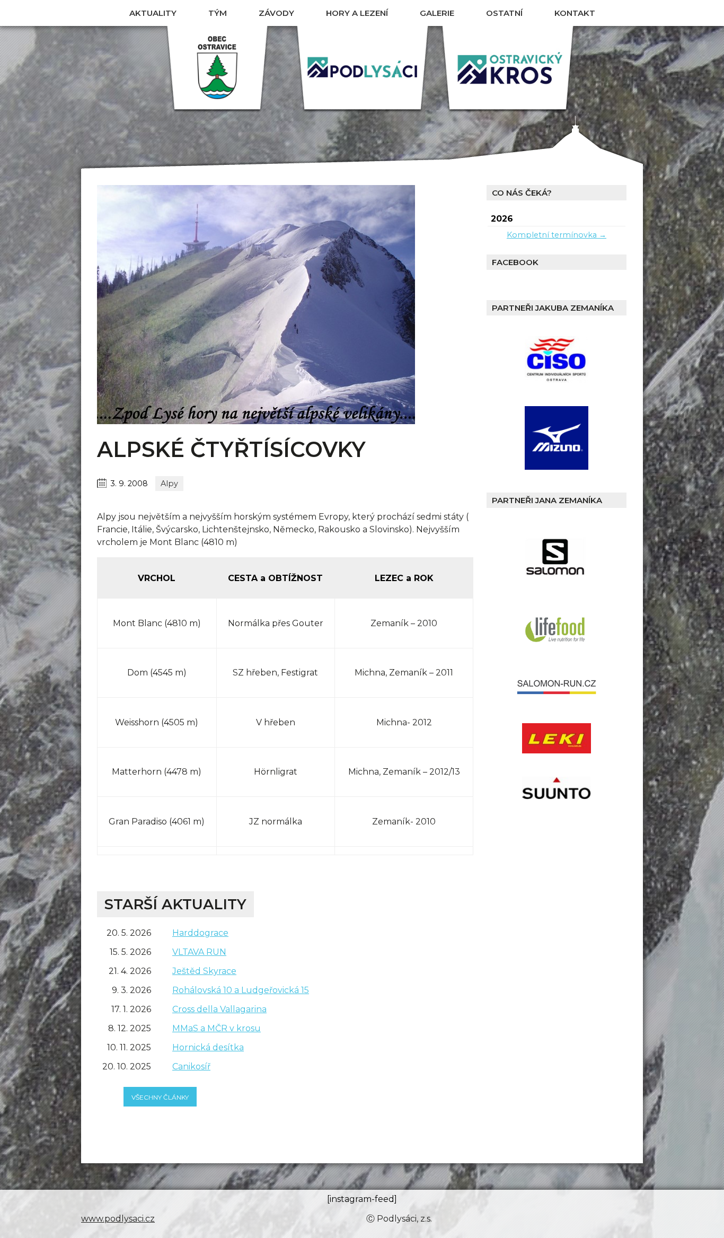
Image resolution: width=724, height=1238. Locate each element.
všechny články (160, 1097)
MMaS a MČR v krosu (216, 1028)
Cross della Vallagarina (219, 1009)
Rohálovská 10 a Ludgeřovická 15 (240, 990)
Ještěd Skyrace (204, 971)
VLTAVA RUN (199, 952)
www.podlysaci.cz (118, 1219)
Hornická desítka (208, 1047)
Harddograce (200, 933)
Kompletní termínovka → (556, 235)
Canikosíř (191, 1066)
